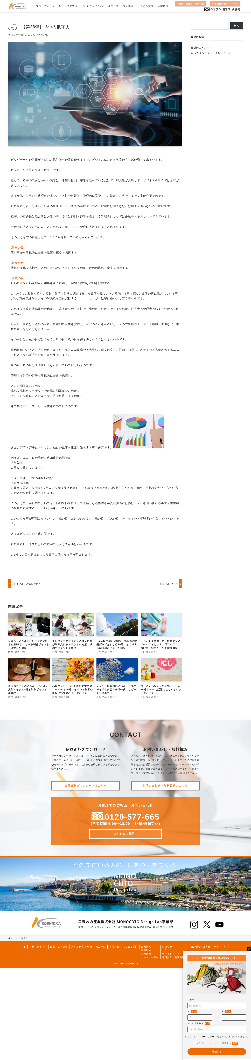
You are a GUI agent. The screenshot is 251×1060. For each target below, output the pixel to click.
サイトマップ (221, 946)
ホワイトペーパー (172, 954)
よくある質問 (130, 946)
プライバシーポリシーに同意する (216, 1043)
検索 (236, 25)
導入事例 (114, 946)
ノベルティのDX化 (81, 946)
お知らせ (167, 946)
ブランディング (38, 946)
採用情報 (146, 954)
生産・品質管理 (59, 946)
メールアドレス (198, 1023)
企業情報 (146, 946)
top (24, 946)
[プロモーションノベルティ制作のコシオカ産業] (17, 6)
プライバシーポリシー (202, 1036)
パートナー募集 (150, 957)
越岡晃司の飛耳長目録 (174, 957)
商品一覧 (101, 946)
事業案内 (146, 950)
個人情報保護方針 (201, 946)
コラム (166, 950)
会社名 (190, 1000)
